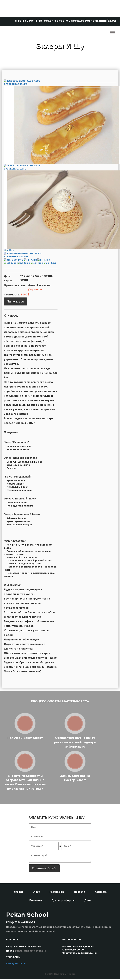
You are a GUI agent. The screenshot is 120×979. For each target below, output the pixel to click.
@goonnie (35, 289)
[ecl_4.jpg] (30, 260)
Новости (79, 892)
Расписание (57, 892)
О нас (36, 892)
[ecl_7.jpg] (10, 263)
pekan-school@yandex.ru (64, 21)
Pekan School (27, 915)
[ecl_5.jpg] (43, 260)
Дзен (87, 900)
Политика (35, 900)
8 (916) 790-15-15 (28, 21)
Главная (18, 892)
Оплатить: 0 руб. (44, 868)
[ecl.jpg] (9, 250)
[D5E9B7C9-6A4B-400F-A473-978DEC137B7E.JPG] (31, 167)
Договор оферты (63, 900)
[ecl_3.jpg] (50, 263)
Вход (112, 21)
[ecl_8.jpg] (24, 263)
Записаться (15, 301)
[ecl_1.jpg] (37, 263)
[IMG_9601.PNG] (14, 260)
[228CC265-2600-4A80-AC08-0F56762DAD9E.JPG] (31, 83)
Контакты (101, 892)
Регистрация (95, 21)
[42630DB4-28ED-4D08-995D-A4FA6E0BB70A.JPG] (31, 255)
